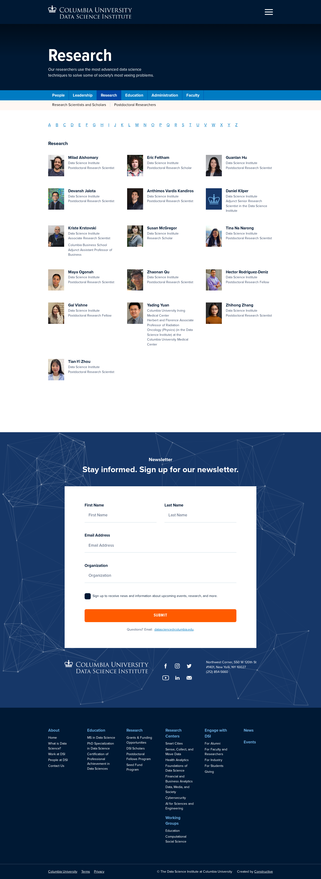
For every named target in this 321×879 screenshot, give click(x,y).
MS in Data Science (101, 738)
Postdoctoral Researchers (135, 105)
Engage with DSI (216, 733)
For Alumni (212, 744)
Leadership (83, 95)
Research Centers (173, 733)
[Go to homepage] (90, 12)
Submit (160, 615)
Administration (165, 95)
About (53, 730)
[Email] (189, 678)
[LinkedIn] (177, 678)
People (58, 95)
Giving (209, 772)
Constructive (263, 872)
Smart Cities (174, 744)
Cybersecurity (175, 798)
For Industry (213, 760)
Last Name (173, 505)
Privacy (99, 872)
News (249, 730)
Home (52, 738)
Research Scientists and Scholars (79, 105)
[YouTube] (166, 678)
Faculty (193, 95)
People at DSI (58, 760)
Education (134, 95)
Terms (85, 872)
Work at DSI (56, 754)
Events (250, 742)
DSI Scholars (135, 748)
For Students (214, 766)
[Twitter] (189, 666)
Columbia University (62, 872)
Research (109, 95)
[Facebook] (166, 666)
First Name (94, 505)
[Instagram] (177, 665)
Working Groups (172, 820)
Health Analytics (177, 760)
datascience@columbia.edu (174, 630)
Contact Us (56, 766)
